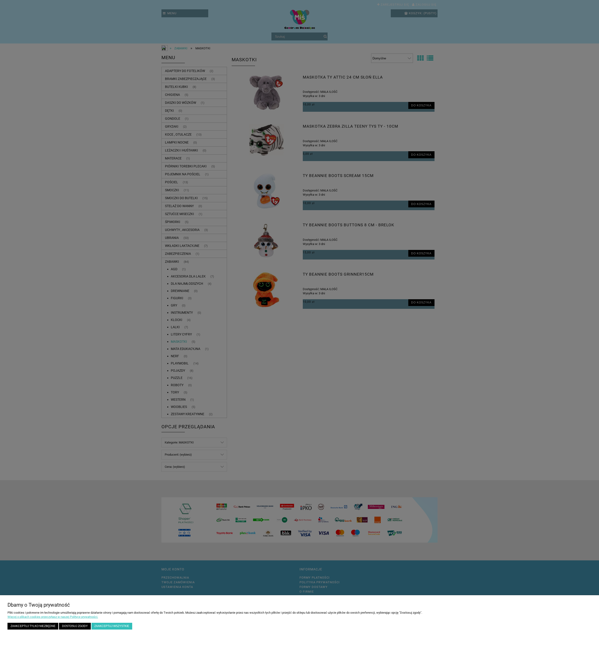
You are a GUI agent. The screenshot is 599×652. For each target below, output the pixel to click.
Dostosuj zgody (75, 625)
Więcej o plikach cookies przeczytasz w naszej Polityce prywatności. (52, 617)
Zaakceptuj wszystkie (111, 625)
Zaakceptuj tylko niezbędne (33, 625)
